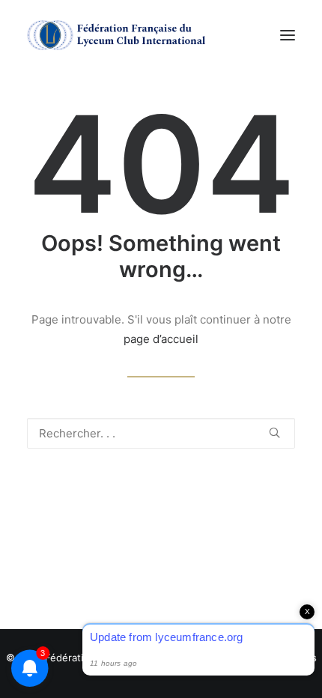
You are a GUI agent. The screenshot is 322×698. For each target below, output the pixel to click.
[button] (287, 35)
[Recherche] (161, 433)
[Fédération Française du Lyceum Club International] (120, 35)
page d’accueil (161, 339)
